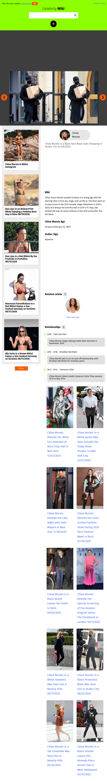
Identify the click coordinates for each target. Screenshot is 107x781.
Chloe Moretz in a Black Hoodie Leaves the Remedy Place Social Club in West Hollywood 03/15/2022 (88, 760)
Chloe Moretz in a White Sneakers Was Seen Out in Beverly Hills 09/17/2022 (58, 684)
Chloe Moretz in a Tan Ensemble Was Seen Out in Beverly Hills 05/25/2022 (58, 756)
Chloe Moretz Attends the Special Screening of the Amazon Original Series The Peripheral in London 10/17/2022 (88, 608)
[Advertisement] (53, 50)
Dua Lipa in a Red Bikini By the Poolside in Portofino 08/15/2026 (21, 259)
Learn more (26, 3)
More (21, 368)
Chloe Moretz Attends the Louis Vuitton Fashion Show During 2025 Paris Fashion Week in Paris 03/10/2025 (88, 527)
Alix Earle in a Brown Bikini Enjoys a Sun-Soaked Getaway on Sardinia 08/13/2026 (21, 356)
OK (35, 4)
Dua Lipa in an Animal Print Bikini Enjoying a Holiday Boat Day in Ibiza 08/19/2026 (21, 212)
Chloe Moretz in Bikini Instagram (16, 165)
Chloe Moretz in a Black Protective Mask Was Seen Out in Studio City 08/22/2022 (88, 684)
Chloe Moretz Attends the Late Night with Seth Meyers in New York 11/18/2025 (57, 523)
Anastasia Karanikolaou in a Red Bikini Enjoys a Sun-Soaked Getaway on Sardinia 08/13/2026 (20, 307)
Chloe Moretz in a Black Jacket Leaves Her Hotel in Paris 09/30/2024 (58, 603)
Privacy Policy (100, 3)
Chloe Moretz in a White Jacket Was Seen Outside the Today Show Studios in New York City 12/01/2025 (88, 446)
